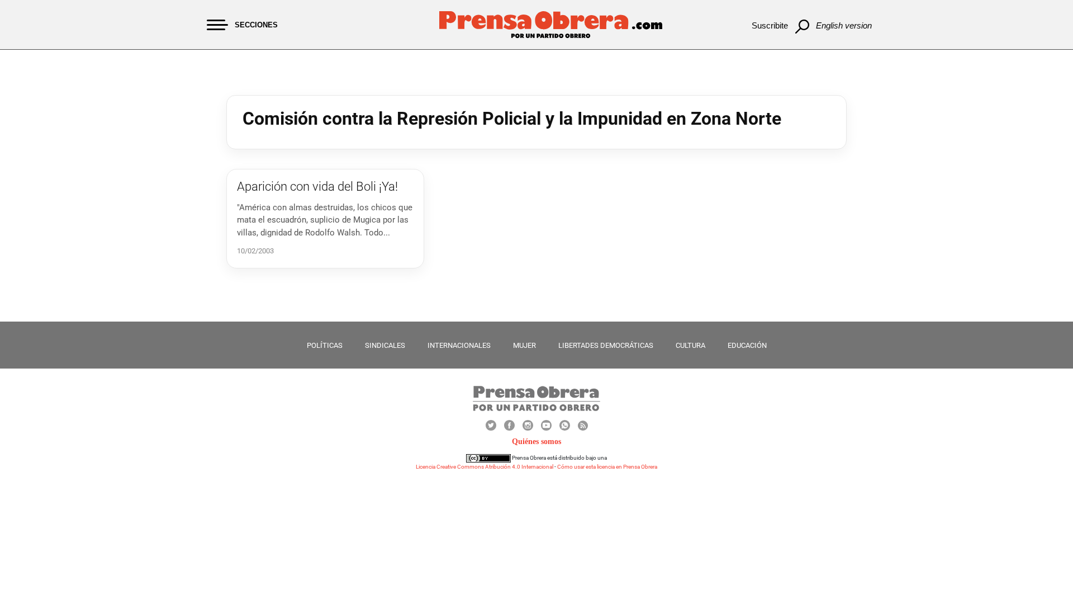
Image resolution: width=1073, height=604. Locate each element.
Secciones (256, 25)
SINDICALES (385, 345)
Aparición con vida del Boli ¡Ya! (317, 187)
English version (844, 25)
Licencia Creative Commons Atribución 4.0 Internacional (484, 467)
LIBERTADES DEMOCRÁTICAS (605, 345)
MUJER (524, 345)
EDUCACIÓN (747, 345)
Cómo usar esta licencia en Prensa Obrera (607, 467)
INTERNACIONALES (459, 345)
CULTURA (690, 345)
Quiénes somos (536, 441)
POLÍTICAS (325, 345)
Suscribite (770, 25)
